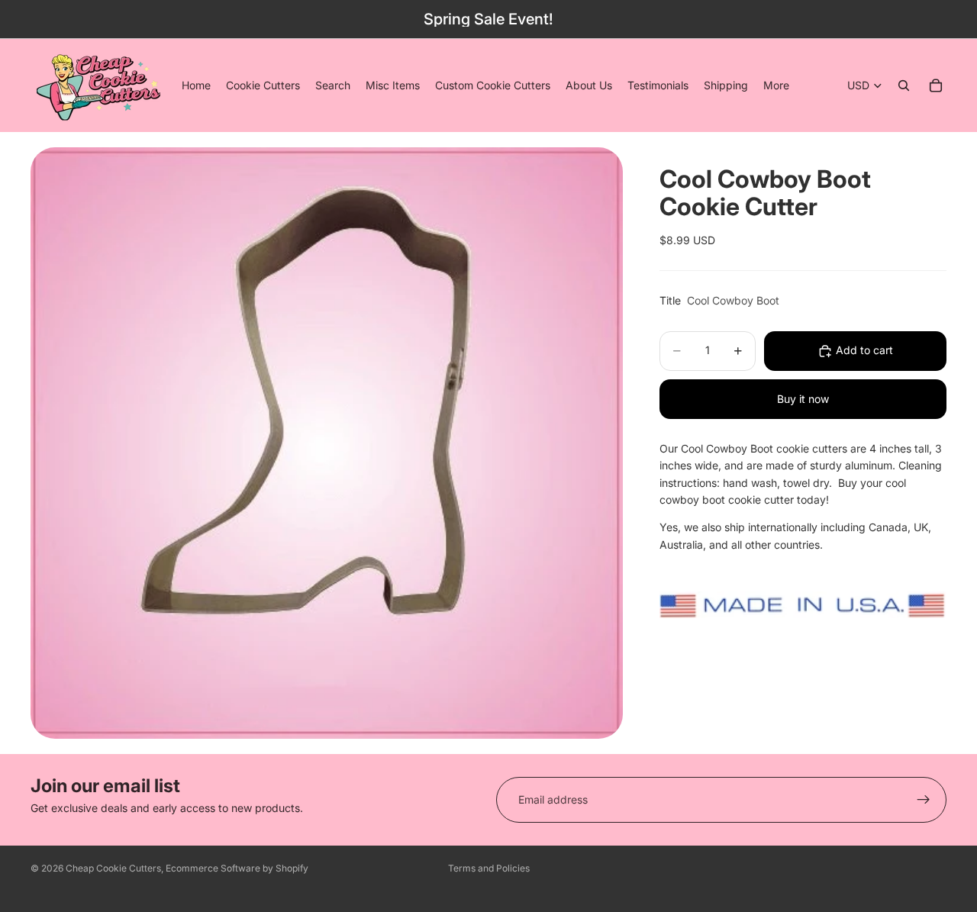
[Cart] (936, 85)
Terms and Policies (489, 868)
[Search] (904, 85)
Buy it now (803, 398)
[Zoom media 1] (327, 442)
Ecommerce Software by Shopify (237, 868)
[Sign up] (924, 800)
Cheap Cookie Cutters (113, 868)
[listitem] (776, 85)
